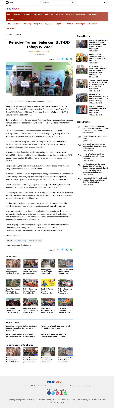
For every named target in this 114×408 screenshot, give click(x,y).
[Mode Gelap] (106, 2)
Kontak (49, 400)
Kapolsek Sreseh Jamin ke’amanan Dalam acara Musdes (30, 310)
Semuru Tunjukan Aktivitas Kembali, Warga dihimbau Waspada (93, 156)
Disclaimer (66, 400)
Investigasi (80, 14)
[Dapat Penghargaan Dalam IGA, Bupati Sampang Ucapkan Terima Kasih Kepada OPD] (13, 263)
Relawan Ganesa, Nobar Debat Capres (95, 137)
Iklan (23, 400)
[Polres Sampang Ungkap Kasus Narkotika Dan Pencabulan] (30, 283)
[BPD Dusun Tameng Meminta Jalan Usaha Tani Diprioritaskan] (13, 302)
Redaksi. (56, 400)
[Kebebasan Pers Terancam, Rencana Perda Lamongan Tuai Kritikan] (82, 57)
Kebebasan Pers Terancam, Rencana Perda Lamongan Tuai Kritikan (98, 57)
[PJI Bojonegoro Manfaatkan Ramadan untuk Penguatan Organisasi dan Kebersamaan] (82, 69)
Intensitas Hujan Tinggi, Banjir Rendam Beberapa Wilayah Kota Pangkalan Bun (94, 180)
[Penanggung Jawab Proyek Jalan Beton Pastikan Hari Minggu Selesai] (48, 263)
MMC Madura (34, 52)
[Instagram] (57, 393)
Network (10, 19)
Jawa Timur (58, 386)
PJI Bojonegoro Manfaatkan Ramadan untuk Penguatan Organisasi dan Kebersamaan (98, 70)
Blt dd (9, 241)
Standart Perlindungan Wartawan (86, 400)
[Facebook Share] (58, 58)
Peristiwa (70, 14)
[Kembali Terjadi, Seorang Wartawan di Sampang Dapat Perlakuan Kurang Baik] (48, 283)
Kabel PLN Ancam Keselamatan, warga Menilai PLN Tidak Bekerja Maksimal (13, 291)
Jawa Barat (70, 386)
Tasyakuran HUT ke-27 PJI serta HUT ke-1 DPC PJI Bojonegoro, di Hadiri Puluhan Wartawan (98, 84)
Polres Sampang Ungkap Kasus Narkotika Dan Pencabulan (30, 291)
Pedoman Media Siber (35, 400)
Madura (80, 386)
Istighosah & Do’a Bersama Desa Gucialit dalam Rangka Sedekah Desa (94, 146)
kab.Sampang (20, 241)
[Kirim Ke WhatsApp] (71, 58)
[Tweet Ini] (62, 58)
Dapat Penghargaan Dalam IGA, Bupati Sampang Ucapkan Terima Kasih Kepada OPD (13, 272)
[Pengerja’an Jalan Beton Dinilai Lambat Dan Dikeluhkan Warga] (65, 263)
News (40, 386)
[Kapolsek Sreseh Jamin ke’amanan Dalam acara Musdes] (30, 302)
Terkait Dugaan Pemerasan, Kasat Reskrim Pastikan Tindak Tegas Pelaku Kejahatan (95, 128)
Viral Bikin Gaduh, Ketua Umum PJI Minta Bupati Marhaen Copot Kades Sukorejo (98, 97)
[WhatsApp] (65, 393)
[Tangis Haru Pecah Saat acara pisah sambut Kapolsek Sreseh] (30, 263)
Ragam (59, 14)
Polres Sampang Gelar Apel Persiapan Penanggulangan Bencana (65, 291)
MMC (9, 14)
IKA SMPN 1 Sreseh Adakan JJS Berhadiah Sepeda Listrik (64, 310)
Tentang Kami (14, 400)
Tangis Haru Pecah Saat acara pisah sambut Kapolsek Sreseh (30, 272)
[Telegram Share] (67, 58)
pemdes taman (35, 241)
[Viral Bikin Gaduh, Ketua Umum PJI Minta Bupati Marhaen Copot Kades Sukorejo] (82, 97)
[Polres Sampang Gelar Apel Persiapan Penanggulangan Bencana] (65, 283)
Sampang (27, 14)
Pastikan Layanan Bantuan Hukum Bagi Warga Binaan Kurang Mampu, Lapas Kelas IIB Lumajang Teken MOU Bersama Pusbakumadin (95, 168)
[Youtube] (61, 393)
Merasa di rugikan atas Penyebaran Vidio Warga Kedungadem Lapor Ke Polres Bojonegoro (98, 45)
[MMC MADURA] (15, 8)
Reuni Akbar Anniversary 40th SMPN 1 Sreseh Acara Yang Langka (48, 310)
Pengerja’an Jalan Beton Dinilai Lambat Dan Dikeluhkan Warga (65, 272)
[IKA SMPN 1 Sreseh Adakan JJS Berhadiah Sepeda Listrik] (65, 302)
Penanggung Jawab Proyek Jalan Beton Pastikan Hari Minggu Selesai (47, 272)
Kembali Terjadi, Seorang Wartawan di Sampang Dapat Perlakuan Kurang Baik (48, 291)
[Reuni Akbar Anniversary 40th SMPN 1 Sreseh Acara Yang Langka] (48, 302)
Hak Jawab (92, 14)
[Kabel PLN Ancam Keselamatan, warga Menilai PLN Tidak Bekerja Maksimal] (13, 283)
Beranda (16, 14)
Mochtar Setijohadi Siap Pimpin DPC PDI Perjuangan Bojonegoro (97, 109)
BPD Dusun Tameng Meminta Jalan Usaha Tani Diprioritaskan (13, 310)
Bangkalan (38, 14)
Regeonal (49, 14)
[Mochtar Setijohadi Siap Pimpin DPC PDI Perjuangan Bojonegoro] (82, 109)
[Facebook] (49, 393)
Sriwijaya (89, 386)
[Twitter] (53, 393)
